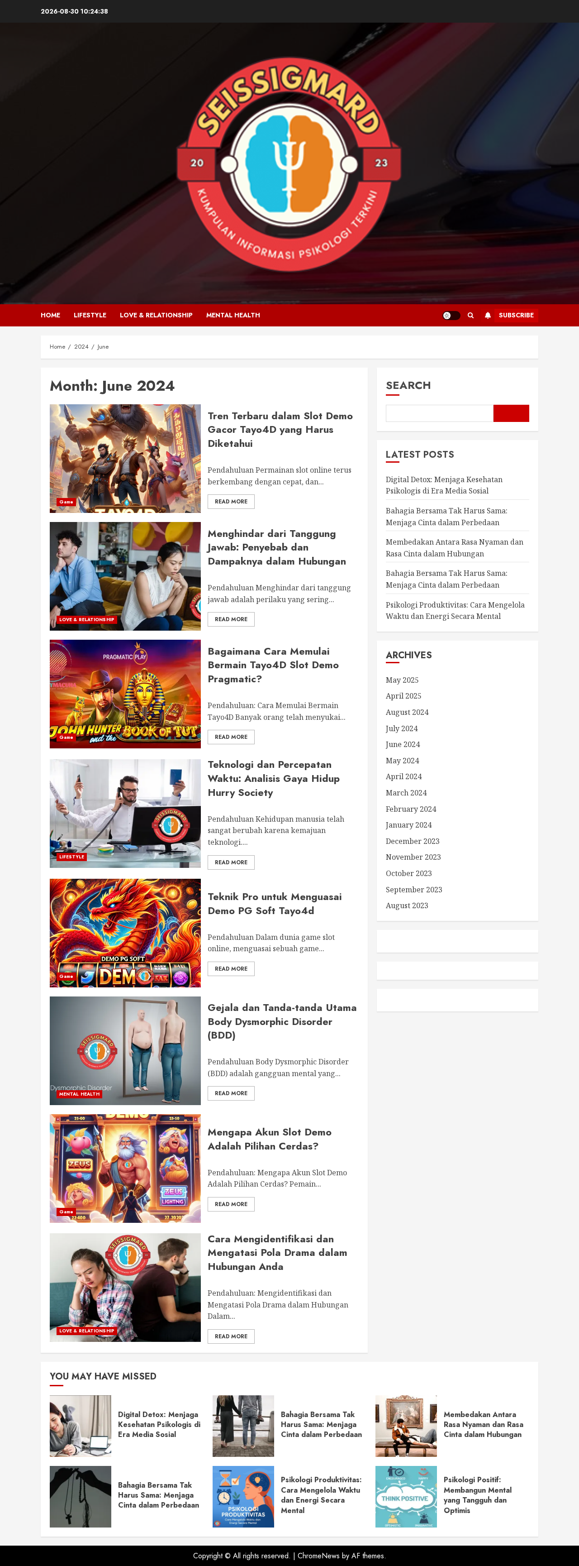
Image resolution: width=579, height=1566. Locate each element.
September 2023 (414, 890)
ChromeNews (319, 1556)
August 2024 (407, 712)
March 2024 (406, 793)
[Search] (470, 315)
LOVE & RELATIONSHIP (156, 315)
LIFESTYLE (90, 315)
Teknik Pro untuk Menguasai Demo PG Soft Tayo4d (275, 903)
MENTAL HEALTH (233, 315)
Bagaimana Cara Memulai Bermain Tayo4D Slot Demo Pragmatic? (273, 665)
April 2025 (404, 696)
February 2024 (411, 809)
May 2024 (402, 761)
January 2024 (409, 825)
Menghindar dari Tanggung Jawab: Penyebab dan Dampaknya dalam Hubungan (277, 547)
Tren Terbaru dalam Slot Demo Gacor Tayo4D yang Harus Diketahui (280, 429)
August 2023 (407, 905)
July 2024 (402, 728)
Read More (231, 502)
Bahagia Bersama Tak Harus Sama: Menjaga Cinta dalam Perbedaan (447, 579)
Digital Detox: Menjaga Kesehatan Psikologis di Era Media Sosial (159, 1424)
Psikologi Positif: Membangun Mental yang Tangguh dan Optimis (478, 1495)
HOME (50, 315)
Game (66, 501)
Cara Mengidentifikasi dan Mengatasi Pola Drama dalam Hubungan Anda (277, 1252)
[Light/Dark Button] (451, 315)
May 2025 (402, 680)
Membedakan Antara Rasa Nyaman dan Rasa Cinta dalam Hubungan (483, 1424)
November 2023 (413, 857)
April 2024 (404, 777)
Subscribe (516, 315)
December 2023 (413, 841)
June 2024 (403, 745)
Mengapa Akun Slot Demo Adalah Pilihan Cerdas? (270, 1139)
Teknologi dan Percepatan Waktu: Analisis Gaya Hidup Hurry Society (274, 778)
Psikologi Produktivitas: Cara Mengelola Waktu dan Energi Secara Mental (321, 1495)
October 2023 (409, 873)
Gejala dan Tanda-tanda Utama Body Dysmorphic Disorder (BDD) (282, 1021)
